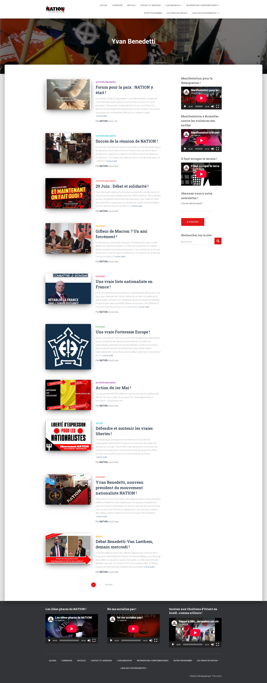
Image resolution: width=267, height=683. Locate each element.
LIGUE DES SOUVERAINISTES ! (205, 13)
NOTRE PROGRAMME (153, 13)
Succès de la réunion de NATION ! (127, 141)
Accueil (103, 5)
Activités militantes (106, 82)
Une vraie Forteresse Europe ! (123, 331)
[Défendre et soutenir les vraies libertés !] (68, 435)
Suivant (108, 585)
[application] (201, 98)
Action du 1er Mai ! (113, 387)
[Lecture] (185, 106)
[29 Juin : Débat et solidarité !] (68, 193)
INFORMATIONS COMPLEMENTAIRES (202, 5)
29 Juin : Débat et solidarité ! (122, 186)
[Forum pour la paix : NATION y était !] (68, 94)
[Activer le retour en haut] (261, 677)
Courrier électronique (192, 203)
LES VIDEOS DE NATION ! (177, 13)
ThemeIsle (217, 676)
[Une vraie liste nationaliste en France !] (68, 289)
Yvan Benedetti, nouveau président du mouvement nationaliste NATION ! (119, 488)
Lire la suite (101, 116)
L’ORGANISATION (172, 5)
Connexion (117, 5)
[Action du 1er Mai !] (68, 395)
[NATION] (55, 9)
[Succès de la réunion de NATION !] (68, 148)
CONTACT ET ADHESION (150, 5)
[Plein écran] (217, 106)
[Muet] (212, 106)
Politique (100, 226)
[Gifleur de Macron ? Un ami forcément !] (68, 238)
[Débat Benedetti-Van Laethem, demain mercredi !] (68, 549)
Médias (99, 536)
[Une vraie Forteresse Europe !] (68, 346)
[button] (181, 5)
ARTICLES (131, 5)
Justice (99, 423)
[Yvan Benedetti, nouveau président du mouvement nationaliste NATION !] (68, 489)
